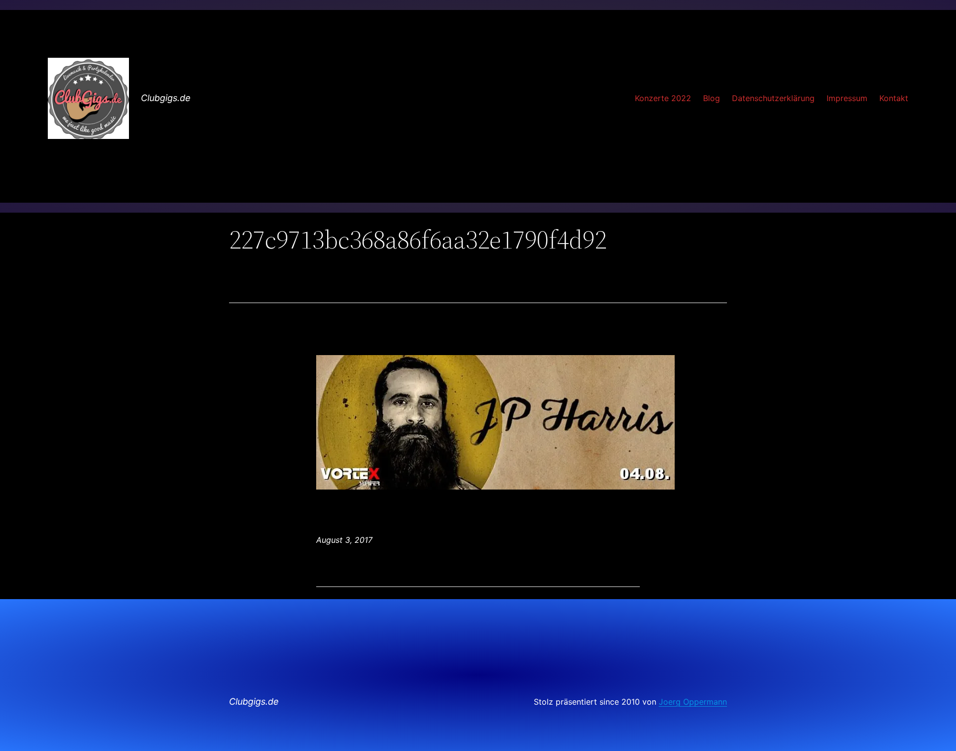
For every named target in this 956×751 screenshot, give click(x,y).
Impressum (847, 98)
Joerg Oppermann (693, 702)
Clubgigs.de (166, 98)
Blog (711, 98)
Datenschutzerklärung (773, 98)
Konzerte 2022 (663, 98)
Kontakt (893, 98)
